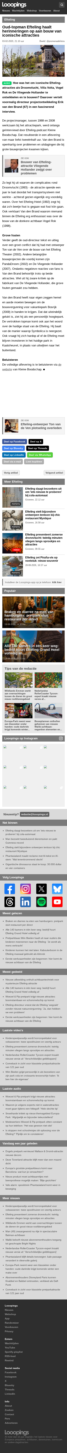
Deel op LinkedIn (14, 455)
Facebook (10, 1372)
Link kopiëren (34, 461)
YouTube (10, 1347)
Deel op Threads (37, 448)
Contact (9, 1414)
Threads (9, 1389)
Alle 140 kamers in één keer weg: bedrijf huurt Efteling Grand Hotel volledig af (31, 649)
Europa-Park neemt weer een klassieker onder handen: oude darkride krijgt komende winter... (18, 725)
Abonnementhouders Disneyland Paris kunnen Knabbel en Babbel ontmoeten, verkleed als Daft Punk (31, 1281)
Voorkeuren (45, 11)
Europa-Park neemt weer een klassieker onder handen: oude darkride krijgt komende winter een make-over (32, 1269)
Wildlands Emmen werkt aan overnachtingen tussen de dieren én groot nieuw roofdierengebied (18, 695)
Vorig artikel (11, 472)
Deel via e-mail (12, 461)
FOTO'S (16, 504)
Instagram (10, 1376)
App (7, 1318)
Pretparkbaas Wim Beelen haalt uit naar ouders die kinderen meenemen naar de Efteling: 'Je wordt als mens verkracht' (33, 942)
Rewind (9, 1360)
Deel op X (35, 441)
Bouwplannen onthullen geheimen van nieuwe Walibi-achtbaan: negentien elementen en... (48, 725)
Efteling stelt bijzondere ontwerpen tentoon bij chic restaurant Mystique (42, 515)
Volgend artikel (54, 472)
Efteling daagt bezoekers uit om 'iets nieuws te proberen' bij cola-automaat (43, 492)
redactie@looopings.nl (34, 814)
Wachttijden (18, 11)
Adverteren (11, 1423)
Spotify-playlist (14, 1351)
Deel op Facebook (14, 441)
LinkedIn (10, 1393)
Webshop (32, 11)
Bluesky (9, 1385)
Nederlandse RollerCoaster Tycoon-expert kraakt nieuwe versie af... (46, 695)
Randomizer (12, 1322)
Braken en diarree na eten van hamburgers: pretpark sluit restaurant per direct (28, 615)
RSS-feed (10, 1356)
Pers (7, 1418)
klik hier (57, 582)
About (56, 11)
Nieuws (6, 11)
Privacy (9, 1331)
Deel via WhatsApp (40, 455)
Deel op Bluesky (13, 448)
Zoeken (9, 1410)
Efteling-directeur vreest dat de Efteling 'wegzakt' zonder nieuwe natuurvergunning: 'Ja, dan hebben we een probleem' (32, 1009)
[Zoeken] (62, 5)
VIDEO (16, 550)
